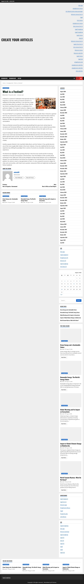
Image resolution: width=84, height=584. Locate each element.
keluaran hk (63, 260)
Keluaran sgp (63, 504)
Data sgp (62, 251)
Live (81, 78)
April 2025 (62, 123)
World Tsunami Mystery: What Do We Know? (69, 320)
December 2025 (63, 112)
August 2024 (63, 144)
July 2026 (62, 94)
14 (73, 284)
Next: (49, 185)
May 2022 (62, 216)
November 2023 (63, 168)
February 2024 (63, 160)
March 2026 (62, 105)
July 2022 (62, 211)
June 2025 (62, 118)
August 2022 (63, 208)
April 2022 (62, 219)
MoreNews (46, 582)
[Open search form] (74, 78)
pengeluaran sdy (78, 62)
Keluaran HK (4, 78)
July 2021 (62, 243)
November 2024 (63, 136)
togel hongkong (64, 263)
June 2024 (62, 150)
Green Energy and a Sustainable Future (10, 199)
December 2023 (63, 166)
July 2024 (62, 147)
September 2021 (63, 237)
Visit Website (18, 177)
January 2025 (63, 131)
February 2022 (63, 224)
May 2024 (62, 152)
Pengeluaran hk (64, 257)
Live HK (19, 78)
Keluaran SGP (12, 78)
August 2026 (63, 91)
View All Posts (30, 177)
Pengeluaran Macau (65, 507)
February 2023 (63, 192)
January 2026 (63, 110)
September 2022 (63, 205)
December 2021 (63, 229)
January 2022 (63, 227)
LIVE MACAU (63, 516)
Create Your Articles (17, 39)
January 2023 (63, 195)
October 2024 (63, 139)
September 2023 (63, 174)
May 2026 (62, 99)
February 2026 (63, 107)
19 (67, 286)
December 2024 (63, 134)
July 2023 (62, 179)
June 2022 (62, 213)
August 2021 (63, 240)
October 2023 (63, 171)
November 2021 (63, 232)
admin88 (6, 95)
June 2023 (62, 182)
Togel (61, 510)
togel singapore (64, 499)
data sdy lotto (79, 71)
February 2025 (63, 128)
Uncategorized (6, 88)
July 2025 (62, 115)
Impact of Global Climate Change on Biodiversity (70, 318)
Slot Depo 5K (63, 266)
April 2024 (62, 155)
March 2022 (62, 221)
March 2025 (62, 126)
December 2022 (63, 197)
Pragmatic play (64, 513)
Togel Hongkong (64, 525)
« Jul (61, 294)
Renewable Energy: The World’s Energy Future (28, 199)
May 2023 (62, 184)
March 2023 (62, 190)
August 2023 (63, 176)
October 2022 (63, 203)
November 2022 (63, 200)
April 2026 (62, 102)
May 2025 (62, 120)
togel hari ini (63, 502)
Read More (64, 358)
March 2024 (62, 158)
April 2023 (62, 187)
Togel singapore (64, 254)
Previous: (10, 185)
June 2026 (62, 97)
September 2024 (63, 142)
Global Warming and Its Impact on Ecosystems (47, 199)
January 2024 (63, 163)
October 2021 (63, 235)
